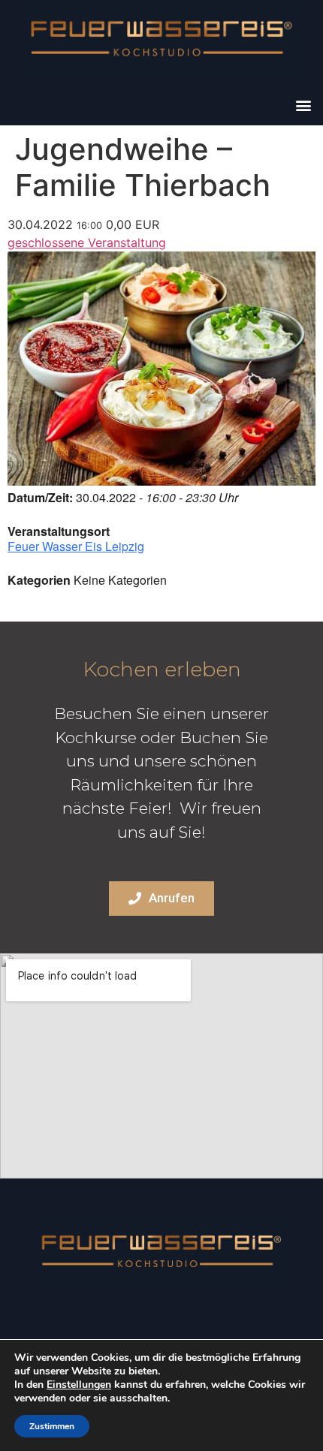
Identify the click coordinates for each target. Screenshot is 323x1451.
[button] (303, 104)
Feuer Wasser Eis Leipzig (76, 546)
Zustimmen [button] (51, 1426)
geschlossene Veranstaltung (87, 242)
